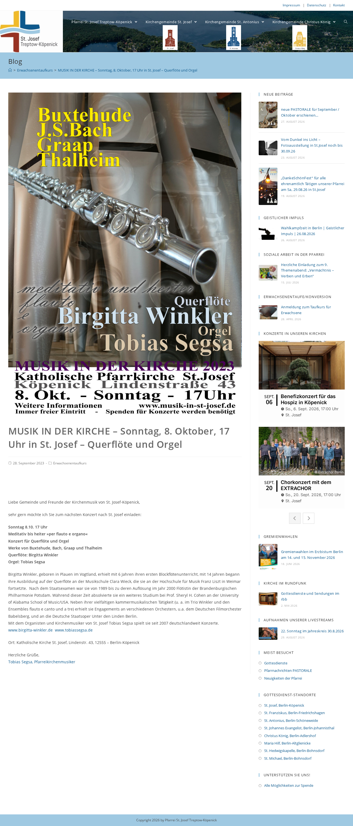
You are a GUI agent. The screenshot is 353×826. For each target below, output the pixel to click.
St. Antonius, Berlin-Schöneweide (291, 720)
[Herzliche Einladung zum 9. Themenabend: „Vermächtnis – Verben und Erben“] (268, 273)
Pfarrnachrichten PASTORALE (288, 670)
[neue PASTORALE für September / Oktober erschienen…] (268, 115)
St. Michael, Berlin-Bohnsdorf (287, 758)
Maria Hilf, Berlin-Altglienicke (287, 743)
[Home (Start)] (10, 70)
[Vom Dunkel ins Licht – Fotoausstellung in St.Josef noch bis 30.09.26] (268, 148)
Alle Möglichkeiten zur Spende (288, 785)
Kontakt (339, 5)
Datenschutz (316, 5)
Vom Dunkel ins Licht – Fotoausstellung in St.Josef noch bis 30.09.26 (312, 145)
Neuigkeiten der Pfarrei (283, 678)
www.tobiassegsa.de (74, 630)
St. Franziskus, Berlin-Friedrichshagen (294, 712)
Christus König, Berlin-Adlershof (290, 735)
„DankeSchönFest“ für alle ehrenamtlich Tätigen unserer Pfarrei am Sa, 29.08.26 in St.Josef (312, 183)
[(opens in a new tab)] (268, 599)
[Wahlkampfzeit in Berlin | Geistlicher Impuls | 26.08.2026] (268, 233)
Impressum (291, 5)
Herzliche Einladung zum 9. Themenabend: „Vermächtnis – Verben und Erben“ (307, 270)
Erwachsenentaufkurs (70, 463)
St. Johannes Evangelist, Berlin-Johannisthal (299, 727)
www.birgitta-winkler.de (30, 630)
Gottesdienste (275, 663)
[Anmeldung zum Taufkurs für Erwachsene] (268, 312)
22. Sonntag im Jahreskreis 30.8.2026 (312, 630)
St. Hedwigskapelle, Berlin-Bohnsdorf (294, 750)
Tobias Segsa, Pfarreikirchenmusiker (41, 661)
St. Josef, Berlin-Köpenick (284, 705)
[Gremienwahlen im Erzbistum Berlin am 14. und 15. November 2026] (268, 557)
